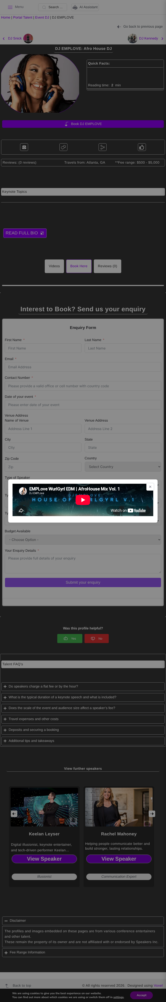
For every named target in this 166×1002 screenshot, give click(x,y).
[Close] (150, 487)
